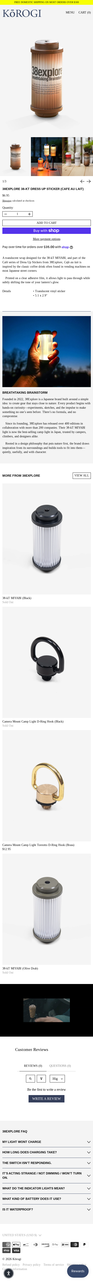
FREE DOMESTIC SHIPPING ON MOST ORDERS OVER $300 (46, 2)
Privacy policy (31, 1264)
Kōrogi (17, 1259)
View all (81, 475)
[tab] (15, 156)
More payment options (46, 239)
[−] (5, 214)
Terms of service (53, 1264)
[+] (29, 214)
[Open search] (30, 1078)
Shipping (6, 201)
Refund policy (11, 1264)
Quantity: (8, 207)
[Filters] (41, 1078)
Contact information (14, 1269)
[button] (82, 181)
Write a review (46, 1099)
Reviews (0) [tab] (33, 1065)
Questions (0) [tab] (60, 1065)
